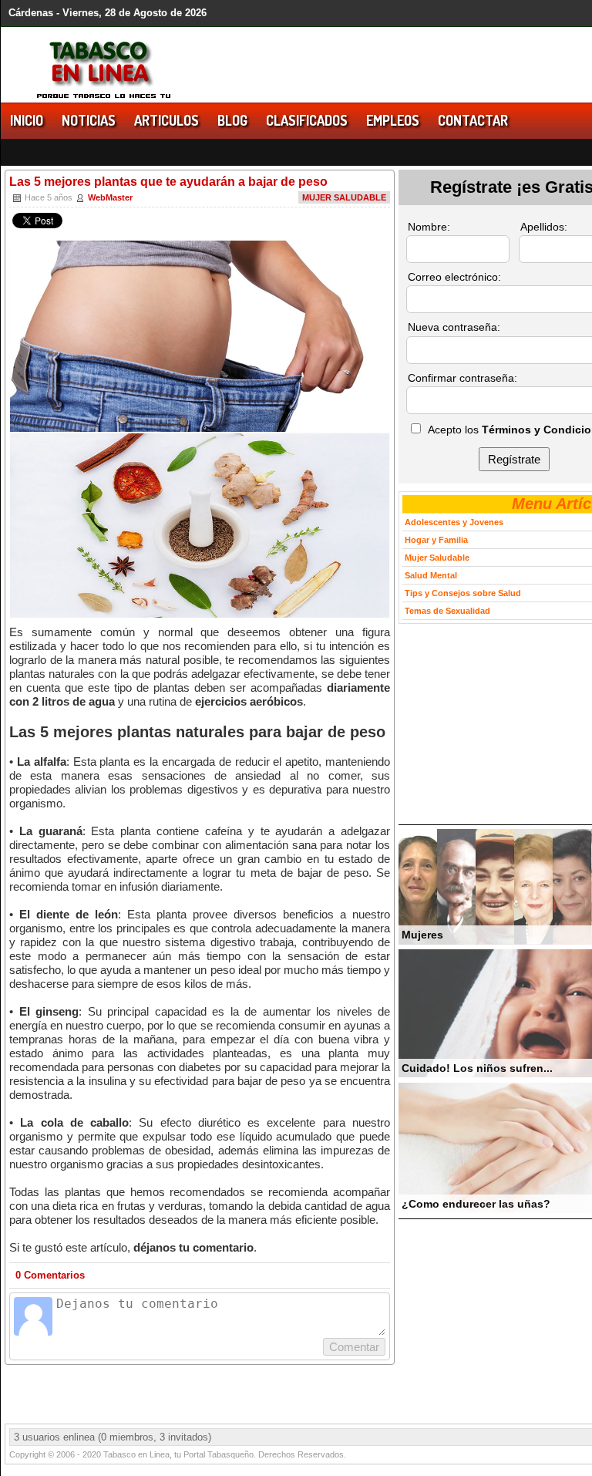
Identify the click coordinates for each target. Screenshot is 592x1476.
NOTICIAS (89, 120)
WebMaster (110, 197)
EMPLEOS (392, 120)
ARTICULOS (166, 120)
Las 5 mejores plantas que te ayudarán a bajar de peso (168, 181)
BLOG (232, 120)
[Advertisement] (495, 724)
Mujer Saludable (344, 197)
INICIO (26, 120)
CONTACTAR (473, 120)
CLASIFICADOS (307, 120)
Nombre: (429, 227)
